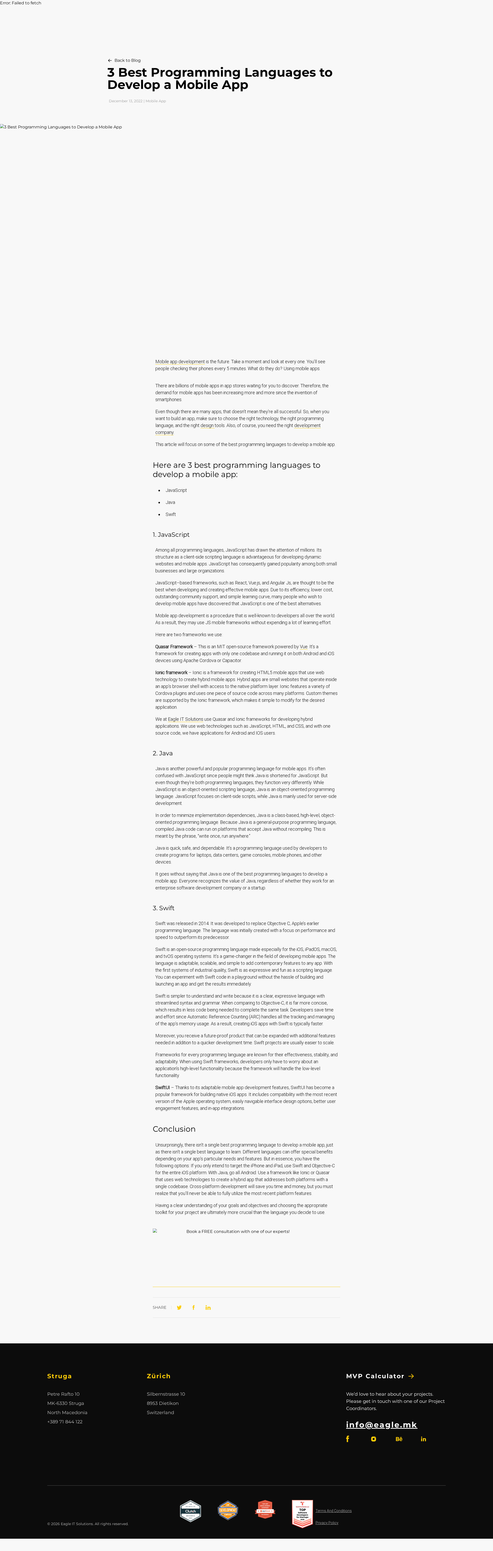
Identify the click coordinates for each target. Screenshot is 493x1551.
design (208, 425)
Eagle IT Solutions (185, 719)
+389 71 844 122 (64, 1422)
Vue (304, 646)
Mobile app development (180, 361)
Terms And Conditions (334, 1511)
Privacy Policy (327, 1523)
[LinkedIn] (208, 1307)
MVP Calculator (375, 1376)
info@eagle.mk (382, 1425)
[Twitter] (179, 1307)
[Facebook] (193, 1307)
